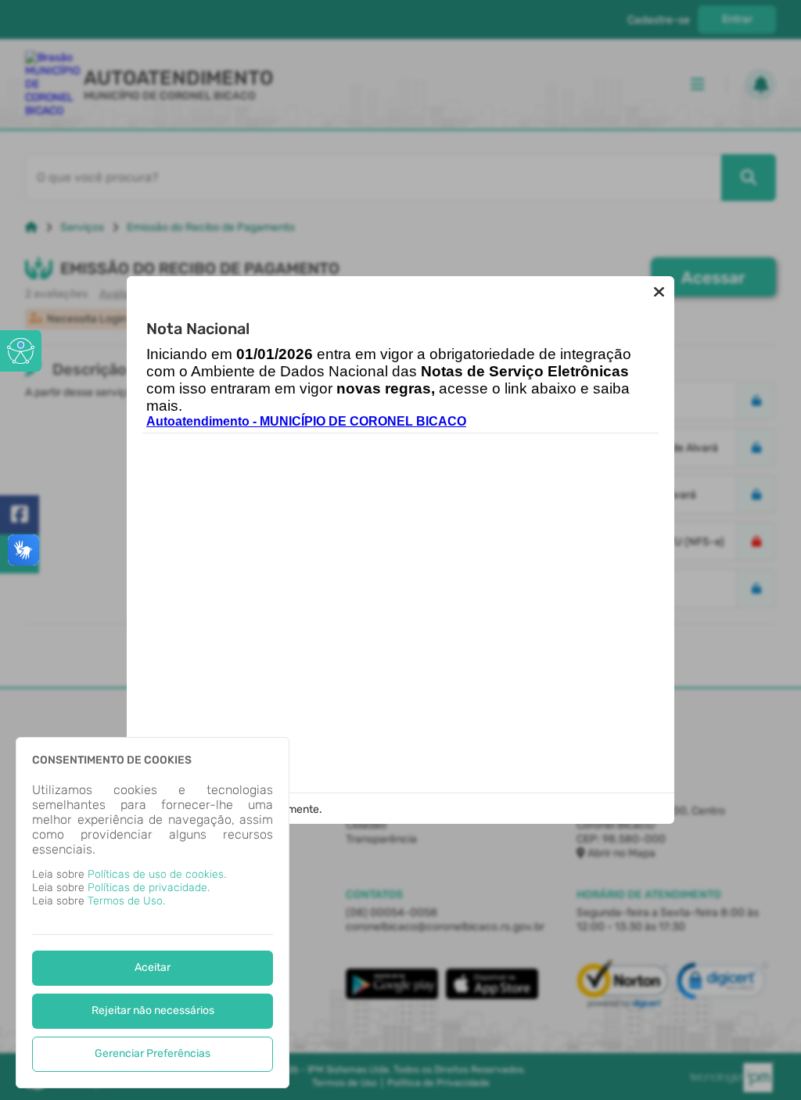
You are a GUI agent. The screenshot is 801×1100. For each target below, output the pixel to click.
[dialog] (152, 912)
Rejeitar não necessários (153, 1010)
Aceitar (153, 967)
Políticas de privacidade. (149, 887)
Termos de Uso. (126, 901)
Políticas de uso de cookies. (157, 874)
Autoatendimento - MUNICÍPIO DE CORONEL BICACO (306, 421)
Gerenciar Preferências (152, 1053)
